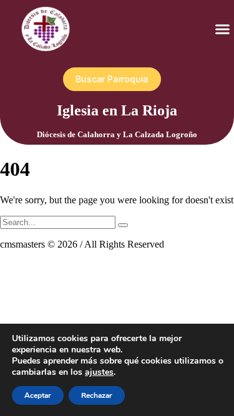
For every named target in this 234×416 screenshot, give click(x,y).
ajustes (99, 372)
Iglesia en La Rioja (117, 110)
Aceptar (37, 395)
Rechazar (96, 395)
